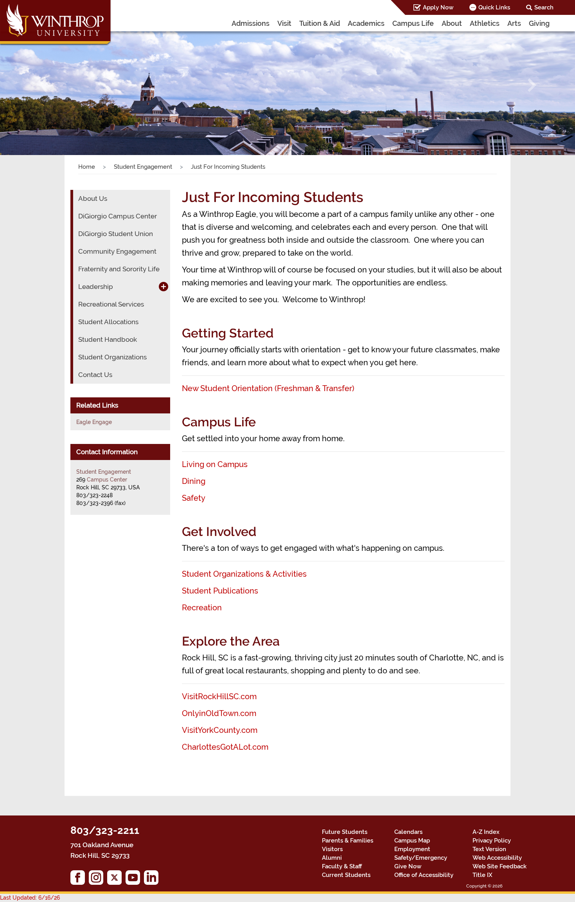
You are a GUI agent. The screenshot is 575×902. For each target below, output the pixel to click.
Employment (412, 849)
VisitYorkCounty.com (219, 730)
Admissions (251, 23)
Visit (284, 23)
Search (543, 7)
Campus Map (412, 840)
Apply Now (438, 7)
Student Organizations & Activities (244, 574)
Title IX (482, 875)
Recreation (202, 607)
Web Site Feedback (499, 866)
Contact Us (95, 375)
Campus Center (107, 479)
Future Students (344, 831)
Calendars (408, 831)
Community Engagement (117, 251)
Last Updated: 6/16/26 (30, 898)
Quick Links (494, 7)
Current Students (346, 875)
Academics (366, 23)
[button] (43, 85)
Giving (539, 23)
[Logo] (56, 23)
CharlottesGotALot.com (225, 747)
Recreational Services (111, 304)
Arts (514, 23)
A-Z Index (486, 831)
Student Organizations (112, 357)
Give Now (407, 866)
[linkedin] (153, 879)
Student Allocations (108, 322)
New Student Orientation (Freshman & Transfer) (268, 388)
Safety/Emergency (420, 857)
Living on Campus (215, 464)
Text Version (489, 849)
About (452, 23)
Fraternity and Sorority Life (119, 269)
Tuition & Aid (319, 23)
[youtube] (135, 879)
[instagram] (98, 879)
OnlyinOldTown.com (219, 713)
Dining (193, 481)
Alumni (332, 857)
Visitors (332, 849)
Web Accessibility (497, 857)
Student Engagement (143, 166)
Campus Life (413, 23)
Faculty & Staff (342, 866)
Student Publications (220, 590)
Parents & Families (347, 840)
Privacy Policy (492, 840)
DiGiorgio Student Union (115, 234)
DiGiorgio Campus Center (117, 216)
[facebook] (79, 879)
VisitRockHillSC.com (219, 696)
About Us (92, 198)
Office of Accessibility (423, 875)
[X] (116, 879)
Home (86, 166)
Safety (193, 498)
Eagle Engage (94, 422)
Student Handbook (107, 339)
